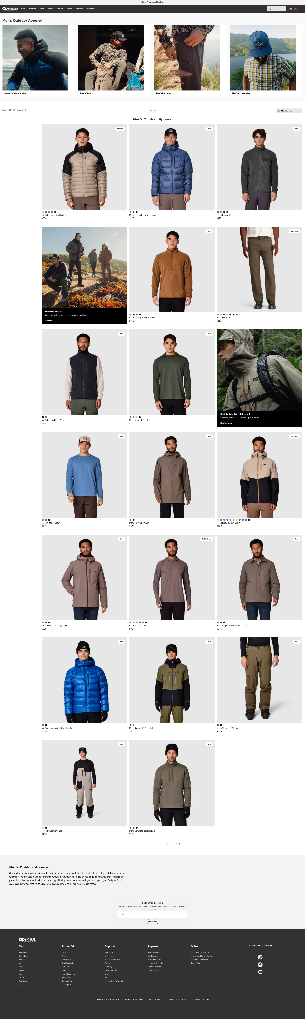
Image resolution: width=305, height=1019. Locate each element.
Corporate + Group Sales (200, 960)
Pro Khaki (227, 314)
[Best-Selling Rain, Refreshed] (259, 372)
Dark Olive (224, 314)
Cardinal (230, 520)
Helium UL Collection (155, 963)
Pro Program (66, 985)
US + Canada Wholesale (200, 953)
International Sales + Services (202, 956)
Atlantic (46, 622)
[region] (152, 2)
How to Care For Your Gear (115, 981)
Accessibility (182, 1000)
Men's (21, 963)
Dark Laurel (52, 212)
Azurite (221, 520)
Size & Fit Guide (111, 970)
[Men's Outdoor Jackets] (39, 60)
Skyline (130, 212)
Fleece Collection (154, 960)
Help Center (109, 953)
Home (4, 110)
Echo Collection (153, 970)
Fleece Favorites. (148, 2)
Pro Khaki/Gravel (233, 520)
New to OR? (66, 978)
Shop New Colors (226, 423)
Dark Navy (227, 212)
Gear (20, 974)
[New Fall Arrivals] (84, 269)
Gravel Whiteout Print (134, 622)
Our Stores (66, 967)
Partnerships (66, 960)
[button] (300, 8)
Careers (64, 970)
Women (32, 9)
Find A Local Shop (68, 974)
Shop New (48, 320)
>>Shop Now (159, 2)
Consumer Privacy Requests (134, 1000)
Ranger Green (218, 725)
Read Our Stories (68, 963)
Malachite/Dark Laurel (224, 520)
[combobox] (276, 8)
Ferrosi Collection (154, 967)
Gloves (21, 970)
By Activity (23, 981)
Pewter (221, 314)
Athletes (65, 956)
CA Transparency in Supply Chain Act (161, 1000)
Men (42, 9)
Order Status (109, 956)
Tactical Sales (196, 963)
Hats (20, 967)
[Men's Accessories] (266, 60)
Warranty (108, 967)
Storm (246, 520)
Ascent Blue (134, 417)
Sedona (49, 212)
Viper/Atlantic (237, 520)
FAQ (106, 978)
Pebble (137, 622)
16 (177, 844)
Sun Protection (153, 956)
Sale (20, 985)
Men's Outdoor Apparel (17, 110)
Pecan (130, 314)
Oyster (137, 417)
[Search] (263, 8)
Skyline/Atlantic (227, 520)
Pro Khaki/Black (43, 212)
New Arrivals (23, 953)
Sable (221, 212)
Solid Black (233, 314)
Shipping (108, 963)
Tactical (21, 978)
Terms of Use (102, 1000)
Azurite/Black (46, 212)
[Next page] (179, 843)
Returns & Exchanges (113, 960)
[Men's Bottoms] (190, 60)
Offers (107, 974)
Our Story (65, 953)
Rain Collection (153, 953)
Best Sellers (23, 956)
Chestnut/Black (134, 212)
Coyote (237, 314)
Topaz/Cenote (243, 520)
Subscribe (152, 922)
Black (55, 212)
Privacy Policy (115, 1000)
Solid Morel (218, 314)
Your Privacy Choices (198, 1000)
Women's (22, 960)
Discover (91, 9)
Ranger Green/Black (130, 725)
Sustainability (67, 981)
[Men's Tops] (114, 60)
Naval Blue (146, 622)
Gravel (130, 520)
